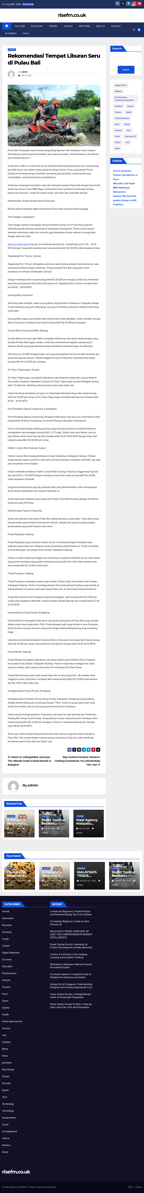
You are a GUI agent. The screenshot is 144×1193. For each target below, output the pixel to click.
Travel (53, 26)
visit (127, 142)
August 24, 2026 (123, 881)
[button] (134, 29)
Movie (5, 1049)
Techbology (8, 1104)
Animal (5, 911)
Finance (6, 987)
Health (100, 26)
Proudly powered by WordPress (15, 1187)
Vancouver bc (130, 136)
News (5, 1056)
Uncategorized (9, 1131)
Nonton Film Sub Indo (124, 196)
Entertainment (9, 973)
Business (10, 33)
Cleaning (7, 932)
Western (84, 26)
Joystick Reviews (122, 118)
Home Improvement (12, 1021)
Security (6, 1083)
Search (117, 48)
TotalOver (118, 204)
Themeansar (51, 1187)
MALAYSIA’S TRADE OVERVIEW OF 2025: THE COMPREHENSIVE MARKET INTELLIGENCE (71, 934)
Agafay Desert (121, 85)
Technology (8, 1111)
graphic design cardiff (124, 200)
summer (118, 130)
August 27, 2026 (18, 881)
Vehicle (6, 1138)
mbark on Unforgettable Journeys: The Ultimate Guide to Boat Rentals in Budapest (29, 761)
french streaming (122, 171)
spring (126, 124)
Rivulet (116, 26)
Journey (6, 1028)
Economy (37, 26)
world (117, 148)
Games (5, 1007)
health (128, 112)
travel (117, 136)
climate (118, 112)
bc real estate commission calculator (124, 98)
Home (130, 1187)
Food (10, 868)
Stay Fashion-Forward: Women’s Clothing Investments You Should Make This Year (77, 761)
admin (25, 72)
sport (117, 124)
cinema (130, 106)
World (68, 26)
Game (5, 1001)
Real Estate (8, 1069)
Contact (139, 1187)
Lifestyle (6, 1042)
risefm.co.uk (72, 15)
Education (7, 966)
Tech (26, 33)
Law (4, 1035)
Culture (19, 26)
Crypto (5, 939)
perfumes (7, 1063)
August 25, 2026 (88, 881)
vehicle (118, 142)
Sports (5, 1090)
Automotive (8, 918)
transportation (9, 1118)
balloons (118, 91)
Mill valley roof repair (124, 183)
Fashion (6, 980)
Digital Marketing (10, 952)
